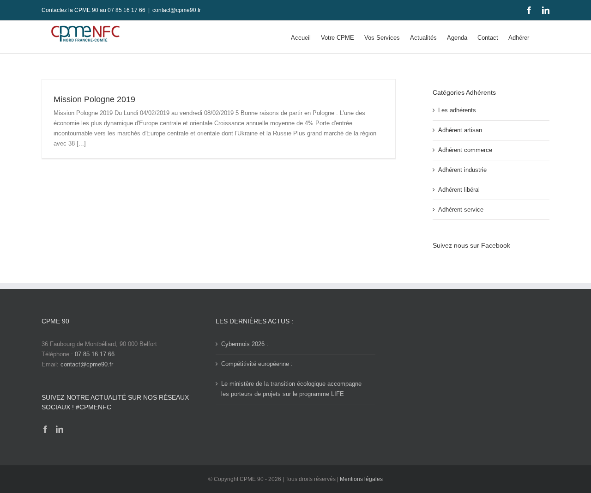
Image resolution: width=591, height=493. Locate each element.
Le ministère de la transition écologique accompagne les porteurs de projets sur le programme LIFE (291, 388)
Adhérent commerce (465, 149)
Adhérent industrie (462, 169)
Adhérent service (460, 209)
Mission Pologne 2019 (94, 99)
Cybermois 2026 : (244, 344)
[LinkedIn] (59, 429)
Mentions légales (361, 479)
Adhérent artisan (460, 130)
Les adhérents (457, 110)
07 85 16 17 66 (95, 354)
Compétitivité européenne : (257, 363)
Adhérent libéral (459, 189)
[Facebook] (45, 429)
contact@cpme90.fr (176, 10)
